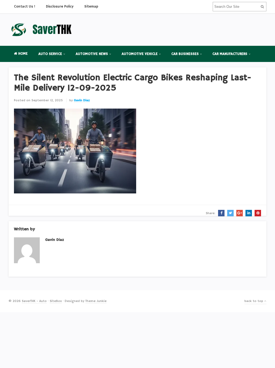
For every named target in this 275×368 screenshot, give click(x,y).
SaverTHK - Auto (34, 301)
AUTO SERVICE (50, 54)
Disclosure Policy (60, 6)
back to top (254, 301)
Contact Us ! (24, 6)
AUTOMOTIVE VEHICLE (140, 54)
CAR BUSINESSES (185, 54)
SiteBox (56, 301)
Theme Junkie (96, 301)
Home (22, 53)
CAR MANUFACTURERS (229, 54)
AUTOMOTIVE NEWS (92, 54)
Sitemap (91, 6)
